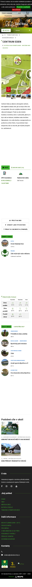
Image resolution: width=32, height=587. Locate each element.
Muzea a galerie (14, 340)
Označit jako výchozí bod (16, 225)
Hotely (12, 241)
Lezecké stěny (14, 370)
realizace (11, 576)
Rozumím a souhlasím (23, 7)
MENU (6, 30)
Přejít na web (15, 220)
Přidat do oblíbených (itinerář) (16, 229)
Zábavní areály (14, 331)
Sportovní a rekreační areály (18, 360)
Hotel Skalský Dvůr (17, 244)
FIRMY (3, 499)
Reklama (13, 250)
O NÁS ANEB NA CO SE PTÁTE (10, 531)
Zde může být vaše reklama (20, 253)
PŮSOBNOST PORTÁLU (8, 533)
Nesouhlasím (16, 10)
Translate (10, 18)
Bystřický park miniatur (19, 343)
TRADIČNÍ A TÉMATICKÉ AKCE (10, 510)
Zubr (12, 353)
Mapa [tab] (6, 167)
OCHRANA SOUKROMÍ (8, 539)
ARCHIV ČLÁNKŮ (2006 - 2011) (10, 523)
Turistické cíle (12, 35)
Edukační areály (8, 38)
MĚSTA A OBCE (6, 504)
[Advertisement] (16, 149)
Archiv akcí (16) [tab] (18, 167)
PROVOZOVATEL (6, 525)
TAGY (2, 502)
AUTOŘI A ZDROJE (7, 507)
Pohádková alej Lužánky (19, 334)
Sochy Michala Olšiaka (16, 350)
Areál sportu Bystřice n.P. (19, 363)
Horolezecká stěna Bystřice (20, 373)
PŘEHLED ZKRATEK (7, 536)
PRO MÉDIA (5, 528)
